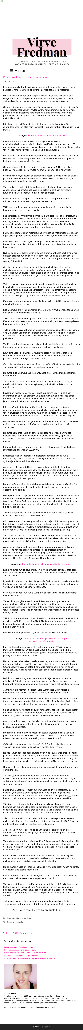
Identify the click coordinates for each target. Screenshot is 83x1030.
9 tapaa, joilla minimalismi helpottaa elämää (22, 955)
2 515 (15, 933)
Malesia (10, 922)
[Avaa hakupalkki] (72, 71)
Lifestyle (10, 918)
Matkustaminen (24, 918)
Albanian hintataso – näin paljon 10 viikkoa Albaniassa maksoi (29, 958)
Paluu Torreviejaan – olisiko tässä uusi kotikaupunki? (25, 953)
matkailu (19, 922)
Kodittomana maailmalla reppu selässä (47, 135)
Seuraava (26, 933)
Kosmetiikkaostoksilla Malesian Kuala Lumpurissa (47, 564)
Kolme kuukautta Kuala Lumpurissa (25, 77)
